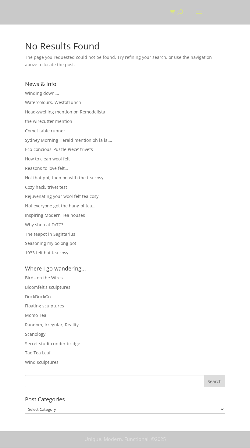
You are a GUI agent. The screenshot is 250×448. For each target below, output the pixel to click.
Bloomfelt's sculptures (47, 287)
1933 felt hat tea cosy (46, 253)
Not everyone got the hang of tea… (60, 206)
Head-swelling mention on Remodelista (65, 112)
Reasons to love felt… (46, 168)
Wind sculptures (42, 362)
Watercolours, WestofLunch (53, 102)
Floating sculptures (44, 306)
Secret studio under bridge (52, 343)
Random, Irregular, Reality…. (54, 325)
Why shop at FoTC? (44, 225)
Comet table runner (45, 131)
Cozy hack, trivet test (46, 187)
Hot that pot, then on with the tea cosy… (66, 178)
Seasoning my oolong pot (50, 243)
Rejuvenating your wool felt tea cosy (61, 196)
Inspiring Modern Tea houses (55, 215)
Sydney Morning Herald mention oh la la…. (68, 140)
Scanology (35, 334)
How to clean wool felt (47, 159)
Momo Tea (35, 315)
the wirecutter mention (48, 121)
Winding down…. (42, 93)
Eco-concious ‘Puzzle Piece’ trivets (59, 149)
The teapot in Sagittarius (50, 234)
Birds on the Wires (44, 278)
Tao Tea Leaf (38, 353)
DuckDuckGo (38, 296)
